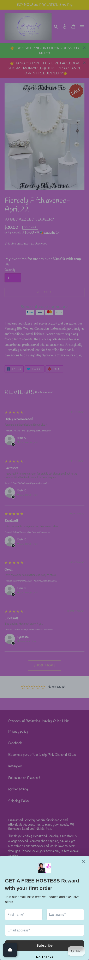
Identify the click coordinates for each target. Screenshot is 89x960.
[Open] (10, 950)
